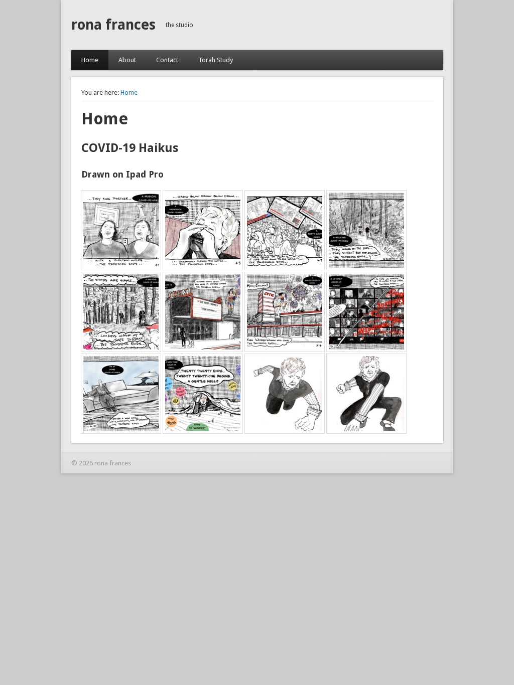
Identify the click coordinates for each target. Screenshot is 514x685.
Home (89, 60)
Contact (167, 60)
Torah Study (215, 60)
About (127, 60)
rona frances (113, 25)
